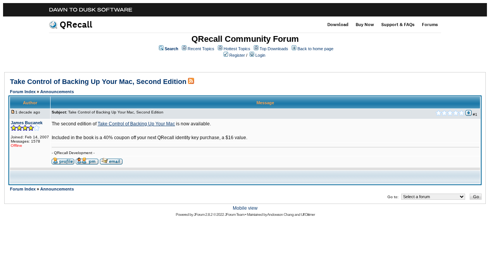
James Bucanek (26, 122)
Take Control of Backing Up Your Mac (136, 124)
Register (237, 55)
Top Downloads (274, 48)
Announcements (57, 91)
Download (337, 24)
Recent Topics (201, 48)
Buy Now (365, 24)
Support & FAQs (398, 24)
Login (260, 55)
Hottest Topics (237, 48)
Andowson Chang (280, 214)
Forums (430, 24)
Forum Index (23, 91)
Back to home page (315, 48)
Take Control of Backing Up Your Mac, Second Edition (98, 81)
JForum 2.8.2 (203, 214)
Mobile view (245, 208)
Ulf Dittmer (308, 214)
